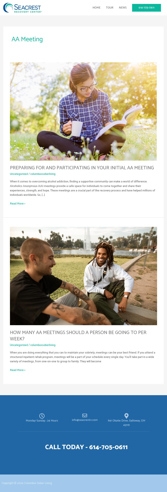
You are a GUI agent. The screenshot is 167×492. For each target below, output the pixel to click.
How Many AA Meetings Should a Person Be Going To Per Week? (78, 336)
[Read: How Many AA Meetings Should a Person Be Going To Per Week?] (83, 276)
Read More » (17, 204)
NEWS (123, 7)
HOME (96, 7)
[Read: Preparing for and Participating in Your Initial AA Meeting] (83, 111)
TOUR (109, 7)
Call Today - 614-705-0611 (86, 447)
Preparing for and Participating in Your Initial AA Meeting (82, 168)
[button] (146, 8)
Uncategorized (19, 174)
